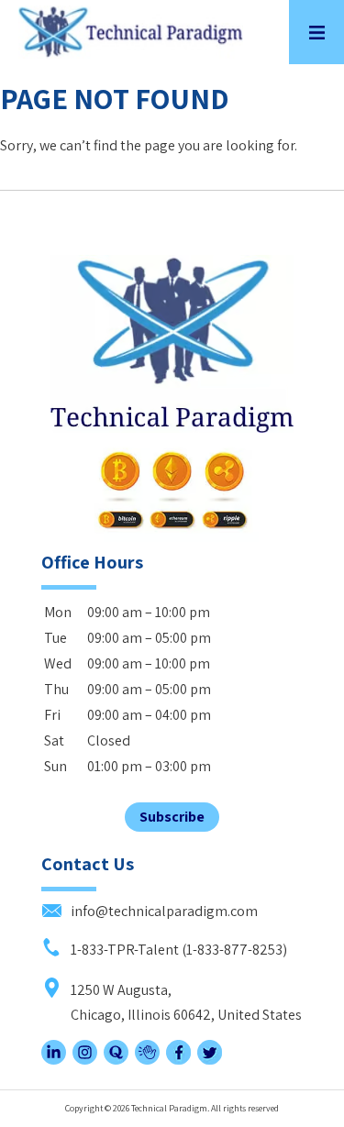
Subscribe (172, 816)
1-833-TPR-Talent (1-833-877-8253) (177, 949)
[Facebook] (178, 1059)
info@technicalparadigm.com (163, 911)
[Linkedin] (53, 1059)
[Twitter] (209, 1059)
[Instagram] (84, 1059)
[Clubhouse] (147, 1059)
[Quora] (116, 1059)
